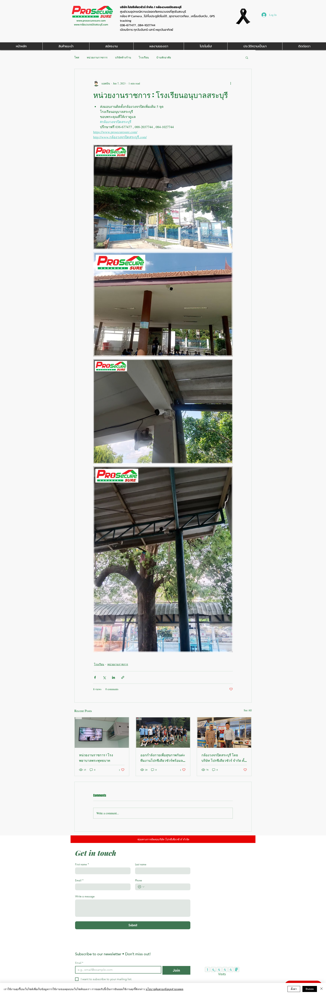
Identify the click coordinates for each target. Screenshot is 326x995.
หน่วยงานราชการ (97, 57)
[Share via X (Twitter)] (104, 677)
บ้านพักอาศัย (163, 57)
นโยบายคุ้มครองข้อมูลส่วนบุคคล (164, 989)
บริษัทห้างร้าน (123, 57)
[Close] (321, 989)
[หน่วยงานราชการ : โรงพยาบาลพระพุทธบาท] (102, 732)
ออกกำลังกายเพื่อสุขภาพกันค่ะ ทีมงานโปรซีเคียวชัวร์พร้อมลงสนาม (162, 758)
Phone (138, 880)
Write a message (85, 896)
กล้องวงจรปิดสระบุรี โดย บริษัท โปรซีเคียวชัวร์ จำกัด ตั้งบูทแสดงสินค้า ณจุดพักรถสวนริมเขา (223, 758)
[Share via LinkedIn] (113, 677)
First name (82, 864)
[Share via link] (123, 677)
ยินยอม (310, 989)
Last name (140, 864)
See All (248, 710)
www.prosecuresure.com (91, 21)
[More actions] (230, 83)
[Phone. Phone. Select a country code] (141, 887)
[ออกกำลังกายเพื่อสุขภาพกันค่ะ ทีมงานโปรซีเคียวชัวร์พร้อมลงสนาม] (163, 732)
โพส (76, 57)
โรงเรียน (144, 57)
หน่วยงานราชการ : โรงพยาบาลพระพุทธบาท (96, 758)
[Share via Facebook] (95, 677)
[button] (247, 57)
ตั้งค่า (294, 989)
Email (79, 880)
